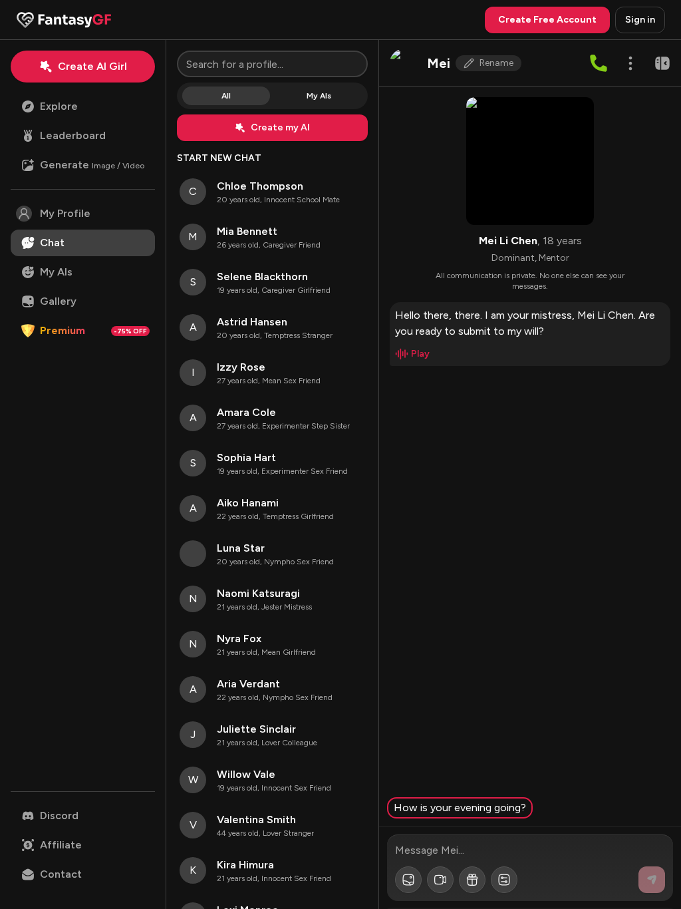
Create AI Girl (92, 66)
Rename (496, 63)
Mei (438, 63)
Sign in (640, 19)
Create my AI (280, 127)
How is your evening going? (460, 807)
